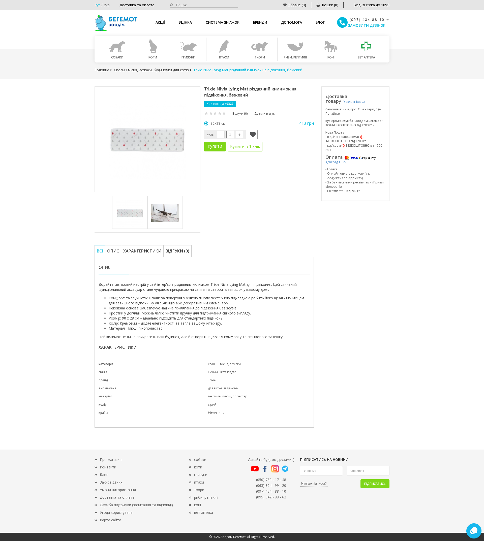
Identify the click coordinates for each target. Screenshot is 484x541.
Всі (100, 251)
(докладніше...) (354, 102)
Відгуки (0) (177, 251)
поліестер (240, 396)
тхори (199, 489)
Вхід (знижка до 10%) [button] (371, 5)
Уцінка (185, 22)
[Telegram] (285, 468)
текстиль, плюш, (220, 396)
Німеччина (216, 412)
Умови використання (118, 489)
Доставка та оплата (136, 5)
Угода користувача (116, 512)
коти (198, 467)
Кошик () (330, 5)
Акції (160, 22)
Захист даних (111, 482)
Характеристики (142, 251)
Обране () (297, 5)
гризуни (200, 474)
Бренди (260, 22)
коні (197, 504)
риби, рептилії (206, 497)
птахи (199, 482)
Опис (113, 251)
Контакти (108, 467)
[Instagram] (275, 468)
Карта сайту (110, 520)
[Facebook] (265, 468)
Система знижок (222, 22)
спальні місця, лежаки (224, 364)
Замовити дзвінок (366, 25)
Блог (320, 22)
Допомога (291, 22)
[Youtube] (255, 468)
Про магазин (111, 459)
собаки (200, 459)
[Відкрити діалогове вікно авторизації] (253, 134)
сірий (212, 404)
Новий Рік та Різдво (222, 372)
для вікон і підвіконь (223, 388)
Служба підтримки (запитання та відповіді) (136, 504)
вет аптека (203, 512)
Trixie (212, 380)
